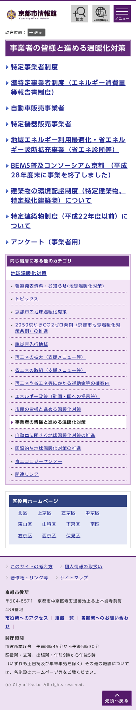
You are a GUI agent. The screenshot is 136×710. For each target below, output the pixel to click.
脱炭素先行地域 (31, 344)
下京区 (73, 524)
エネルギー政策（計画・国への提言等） (57, 396)
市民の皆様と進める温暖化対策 (48, 409)
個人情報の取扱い (83, 567)
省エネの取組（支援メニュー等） (50, 370)
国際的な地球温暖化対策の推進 (48, 448)
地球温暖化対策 (29, 273)
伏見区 (73, 536)
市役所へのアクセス (26, 618)
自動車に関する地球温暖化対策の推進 (55, 435)
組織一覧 (64, 618)
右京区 (25, 536)
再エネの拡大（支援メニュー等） (50, 357)
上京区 (45, 513)
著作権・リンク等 (29, 578)
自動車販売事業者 (38, 108)
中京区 (92, 513)
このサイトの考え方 (32, 567)
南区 (95, 524)
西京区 (49, 536)
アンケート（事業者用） (48, 242)
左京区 (68, 513)
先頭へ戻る (117, 701)
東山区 (25, 524)
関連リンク (27, 474)
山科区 (49, 524)
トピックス (27, 299)
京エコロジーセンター (38, 461)
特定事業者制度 (34, 67)
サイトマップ (74, 578)
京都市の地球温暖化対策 (41, 312)
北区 (23, 513)
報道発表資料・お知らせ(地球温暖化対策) (59, 286)
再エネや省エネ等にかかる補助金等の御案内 (62, 383)
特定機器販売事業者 (41, 124)
